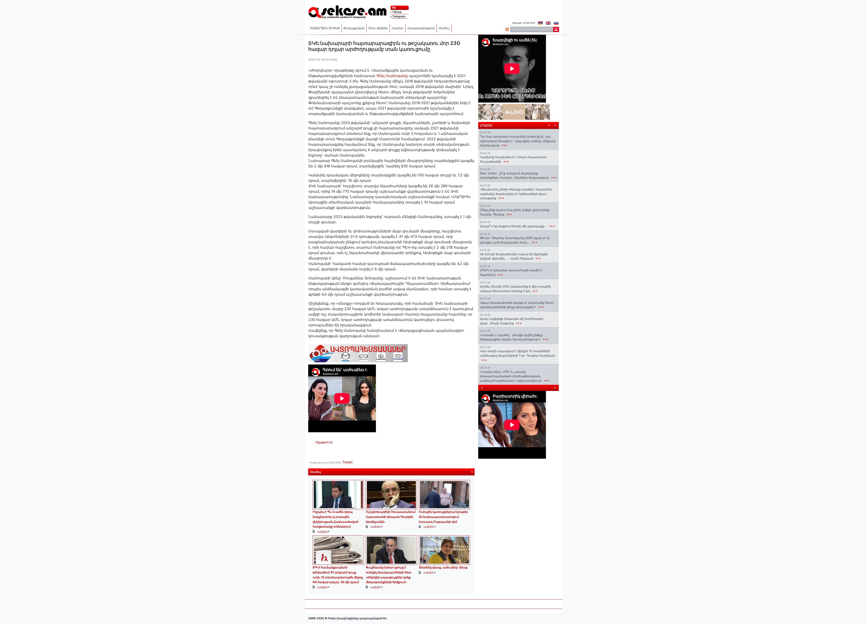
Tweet (347, 462)
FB (394, 7)
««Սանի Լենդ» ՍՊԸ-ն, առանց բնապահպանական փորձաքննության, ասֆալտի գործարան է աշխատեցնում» (511, 376)
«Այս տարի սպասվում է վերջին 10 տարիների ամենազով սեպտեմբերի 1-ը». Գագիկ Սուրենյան (517, 353)
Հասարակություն (421, 28)
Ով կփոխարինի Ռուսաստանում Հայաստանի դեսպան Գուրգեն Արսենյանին (390, 516)
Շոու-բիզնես (378, 28)
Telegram (399, 16)
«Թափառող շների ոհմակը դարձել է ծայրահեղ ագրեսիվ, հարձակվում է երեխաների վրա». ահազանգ (516, 193)
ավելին (466, 472)
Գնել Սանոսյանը (391, 75)
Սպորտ (397, 28)
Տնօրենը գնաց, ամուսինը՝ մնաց (443, 567)
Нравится (324, 442)
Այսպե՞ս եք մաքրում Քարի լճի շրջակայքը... (514, 226)
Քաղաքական (354, 28)
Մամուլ (444, 28)
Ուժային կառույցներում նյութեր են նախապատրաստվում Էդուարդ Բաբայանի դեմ (443, 516)
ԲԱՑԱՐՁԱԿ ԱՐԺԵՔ (325, 28)
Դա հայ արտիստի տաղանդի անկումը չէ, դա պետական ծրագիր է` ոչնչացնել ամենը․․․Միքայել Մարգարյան (518, 141)
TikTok (396, 12)
